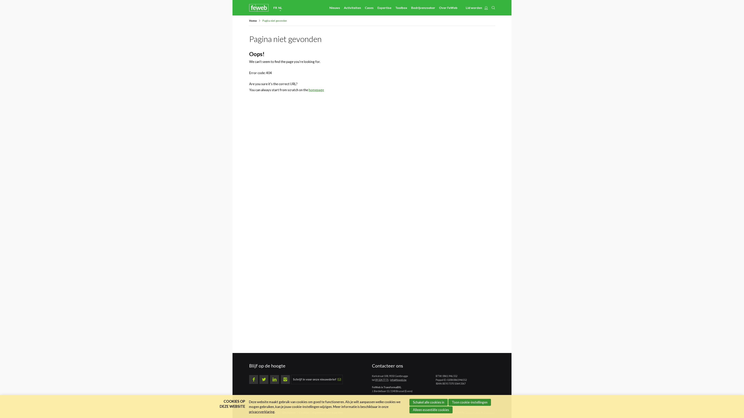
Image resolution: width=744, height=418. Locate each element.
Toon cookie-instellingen (469, 402)
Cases (369, 7)
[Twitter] (263, 379)
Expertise (384, 7)
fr (275, 7)
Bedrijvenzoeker (423, 7)
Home (253, 20)
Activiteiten (352, 7)
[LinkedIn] (274, 379)
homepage (316, 90)
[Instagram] (285, 379)
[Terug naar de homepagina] (259, 7)
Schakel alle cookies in (428, 402)
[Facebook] (253, 379)
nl (280, 7)
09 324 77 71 (381, 379)
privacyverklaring (262, 412)
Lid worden (474, 7)
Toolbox (401, 7)
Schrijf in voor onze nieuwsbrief (314, 379)
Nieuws (334, 7)
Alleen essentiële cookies (431, 410)
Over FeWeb (448, 7)
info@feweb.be (398, 379)
